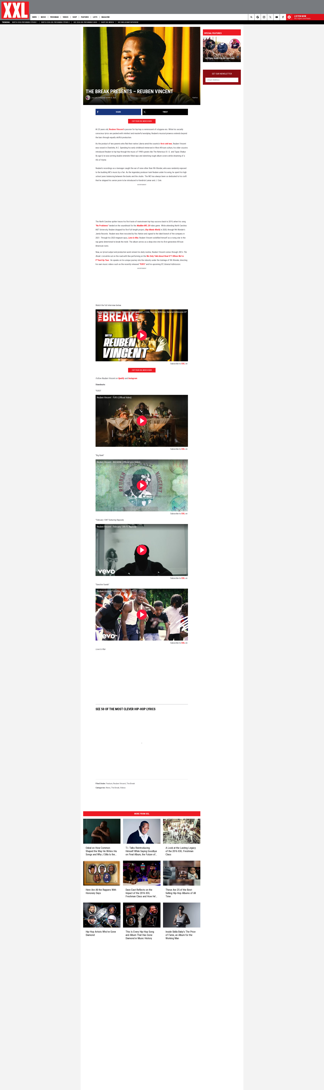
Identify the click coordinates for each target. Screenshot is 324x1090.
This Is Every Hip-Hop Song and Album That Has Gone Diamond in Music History (140, 935)
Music (43, 17)
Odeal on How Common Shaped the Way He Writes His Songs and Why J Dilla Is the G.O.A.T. (101, 851)
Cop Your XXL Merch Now (142, 121)
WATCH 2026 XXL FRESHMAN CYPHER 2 (55, 22)
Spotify (121, 378)
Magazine (106, 17)
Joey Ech (94, 98)
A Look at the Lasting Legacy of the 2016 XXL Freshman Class (181, 851)
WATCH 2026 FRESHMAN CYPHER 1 (24, 22)
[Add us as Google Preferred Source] (258, 17)
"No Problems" (102, 225)
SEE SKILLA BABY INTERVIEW (128, 22)
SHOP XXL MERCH (107, 22)
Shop (75, 17)
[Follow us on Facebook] (283, 17)
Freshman (54, 17)
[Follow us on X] (270, 17)
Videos (65, 17)
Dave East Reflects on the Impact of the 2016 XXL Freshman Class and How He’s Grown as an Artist (141, 893)
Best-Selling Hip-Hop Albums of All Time (220, 57)
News (34, 17)
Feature (109, 784)
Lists (95, 17)
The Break (131, 784)
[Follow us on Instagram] (264, 17)
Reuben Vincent (116, 129)
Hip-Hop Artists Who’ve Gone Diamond (101, 933)
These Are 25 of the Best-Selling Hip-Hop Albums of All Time (181, 893)
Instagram (132, 378)
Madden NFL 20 (143, 225)
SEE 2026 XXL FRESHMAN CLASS (85, 22)
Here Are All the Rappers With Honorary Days (101, 891)
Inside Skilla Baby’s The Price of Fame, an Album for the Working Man (181, 935)
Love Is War (133, 237)
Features (85, 17)
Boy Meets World (152, 229)
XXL (183, 363)
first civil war (166, 143)
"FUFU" (142, 264)
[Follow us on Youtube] (277, 17)
